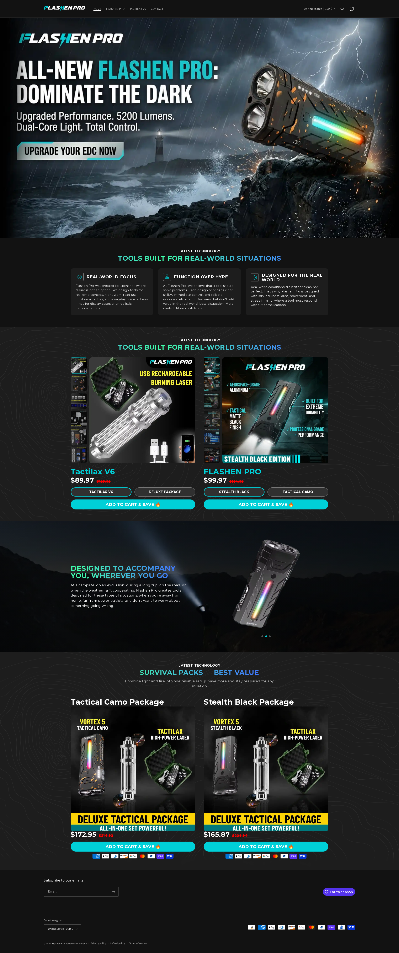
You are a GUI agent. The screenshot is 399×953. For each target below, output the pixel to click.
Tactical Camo (298, 492)
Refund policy (117, 943)
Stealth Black (234, 492)
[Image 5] (79, 437)
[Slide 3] (270, 636)
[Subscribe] (113, 891)
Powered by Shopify (76, 943)
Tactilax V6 (101, 492)
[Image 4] (79, 419)
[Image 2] (79, 383)
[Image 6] (79, 455)
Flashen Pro (58, 943)
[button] (342, 8)
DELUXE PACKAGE (165, 492)
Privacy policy (98, 943)
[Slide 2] (266, 636)
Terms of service (138, 943)
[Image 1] (79, 365)
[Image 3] (79, 401)
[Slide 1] (262, 636)
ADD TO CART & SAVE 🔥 (133, 504)
